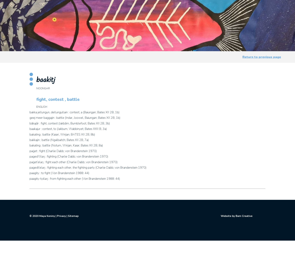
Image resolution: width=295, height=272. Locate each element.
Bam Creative (244, 216)
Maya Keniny (47, 216)
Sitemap (73, 216)
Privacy (61, 216)
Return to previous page (261, 57)
